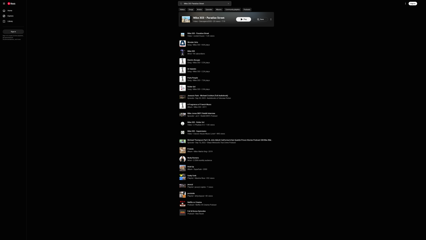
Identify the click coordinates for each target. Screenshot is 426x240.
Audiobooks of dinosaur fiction (219, 98)
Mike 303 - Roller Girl (195, 122)
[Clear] (228, 3)
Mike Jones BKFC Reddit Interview (201, 113)
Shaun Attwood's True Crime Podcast (221, 143)
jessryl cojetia (200, 187)
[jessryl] (227, 185)
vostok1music (198, 36)
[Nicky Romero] (227, 159)
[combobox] (207, 3)
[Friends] (227, 150)
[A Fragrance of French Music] (227, 105)
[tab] (182, 9)
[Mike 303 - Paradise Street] (185, 19)
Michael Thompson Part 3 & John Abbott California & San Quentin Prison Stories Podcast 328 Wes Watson (230, 140)
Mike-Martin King (200, 151)
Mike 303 (196, 45)
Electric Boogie (193, 60)
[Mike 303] (227, 52)
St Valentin (191, 69)
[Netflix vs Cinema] (227, 203)
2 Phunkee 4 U (199, 125)
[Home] (11, 3)
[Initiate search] (181, 3)
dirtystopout (199, 196)
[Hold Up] (227, 168)
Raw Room (199, 214)
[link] (13, 10)
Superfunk (198, 169)
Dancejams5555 (205, 21)
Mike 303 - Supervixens (196, 131)
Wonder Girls (192, 42)
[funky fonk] (227, 176)
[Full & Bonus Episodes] (227, 212)
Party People (192, 78)
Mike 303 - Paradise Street (208, 17)
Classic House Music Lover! (204, 134)
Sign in (412, 3)
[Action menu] (271, 19)
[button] (186, 19)
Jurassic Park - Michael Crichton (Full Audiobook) (207, 96)
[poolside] (227, 194)
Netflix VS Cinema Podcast (205, 205)
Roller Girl (191, 87)
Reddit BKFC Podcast (209, 116)
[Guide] (4, 3)
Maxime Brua (200, 178)
